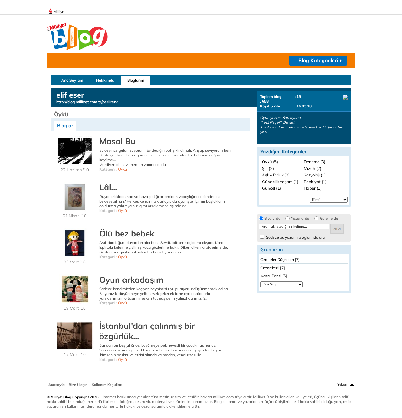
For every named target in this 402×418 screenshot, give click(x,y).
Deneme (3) (314, 161)
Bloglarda (272, 218)
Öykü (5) (270, 161)
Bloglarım (135, 80)
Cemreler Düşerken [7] (280, 259)
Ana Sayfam (72, 80)
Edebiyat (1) (315, 181)
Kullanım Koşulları (107, 385)
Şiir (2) (268, 168)
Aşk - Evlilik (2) (276, 174)
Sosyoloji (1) (315, 174)
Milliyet (59, 11)
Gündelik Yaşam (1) (280, 181)
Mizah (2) (312, 168)
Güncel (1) (271, 188)
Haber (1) (313, 188)
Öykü (122, 169)
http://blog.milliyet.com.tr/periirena (87, 102)
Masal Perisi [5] (273, 276)
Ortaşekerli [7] (272, 267)
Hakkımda (105, 80)
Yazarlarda (300, 218)
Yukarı (342, 384)
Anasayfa (56, 385)
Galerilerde (329, 218)
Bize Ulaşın (78, 385)
